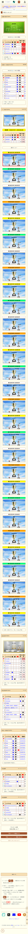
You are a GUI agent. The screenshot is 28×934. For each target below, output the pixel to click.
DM (12, 925)
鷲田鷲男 (7, 44)
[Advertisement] (14, 857)
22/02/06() (23, 745)
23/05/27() (23, 759)
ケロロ (7, 670)
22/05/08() (23, 741)
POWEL (7, 674)
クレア (7, 665)
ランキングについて (14, 840)
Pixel (6, 80)
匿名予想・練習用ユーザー (11, 707)
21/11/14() (23, 754)
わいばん (7, 658)
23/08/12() (23, 756)
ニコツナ (7, 51)
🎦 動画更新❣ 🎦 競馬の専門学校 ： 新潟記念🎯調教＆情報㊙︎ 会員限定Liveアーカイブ (14, 7)
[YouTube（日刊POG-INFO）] (19, 914)
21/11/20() (23, 747)
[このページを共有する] (2, 930)
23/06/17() (23, 743)
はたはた (7, 49)
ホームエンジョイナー (10, 95)
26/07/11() (23, 750)
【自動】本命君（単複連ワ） (12, 705)
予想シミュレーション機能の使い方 (14, 837)
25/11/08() (23, 738)
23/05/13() (23, 752)
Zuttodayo (8, 719)
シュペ (7, 676)
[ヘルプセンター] (24, 914)
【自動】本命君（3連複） (11, 714)
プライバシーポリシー (14, 918)
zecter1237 (8, 53)
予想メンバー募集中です (14, 833)
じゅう (7, 93)
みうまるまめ (8, 712)
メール (17, 925)
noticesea (7, 46)
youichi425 (8, 663)
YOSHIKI (7, 672)
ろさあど (7, 661)
